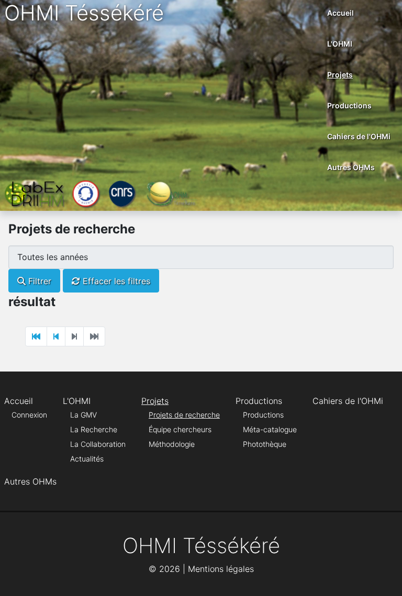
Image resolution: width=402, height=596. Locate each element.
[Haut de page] (384, 577)
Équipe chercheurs (180, 429)
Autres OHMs (351, 167)
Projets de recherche (184, 414)
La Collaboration (98, 444)
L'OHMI (339, 43)
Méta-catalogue (270, 429)
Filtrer (38, 281)
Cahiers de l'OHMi (358, 136)
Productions (349, 105)
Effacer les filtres (115, 281)
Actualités (87, 458)
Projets (340, 74)
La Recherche (93, 429)
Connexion (29, 414)
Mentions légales (221, 569)
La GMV (83, 414)
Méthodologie (172, 444)
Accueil (340, 12)
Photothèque (264, 444)
